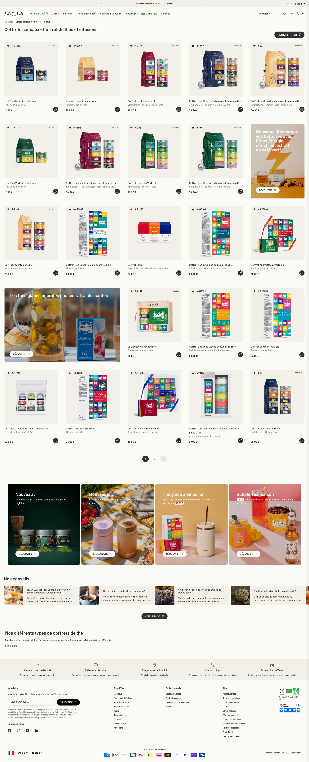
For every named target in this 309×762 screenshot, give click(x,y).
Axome (163, 749)
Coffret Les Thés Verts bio (142, 182)
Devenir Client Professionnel (177, 702)
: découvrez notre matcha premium (154, 3)
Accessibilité (295, 753)
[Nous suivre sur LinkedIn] (37, 730)
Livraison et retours (231, 702)
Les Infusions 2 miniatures (81, 101)
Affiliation (170, 706)
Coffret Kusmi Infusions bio (143, 428)
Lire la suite (11, 645)
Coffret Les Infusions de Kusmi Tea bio (211, 264)
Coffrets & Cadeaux (110, 13)
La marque (151, 13)
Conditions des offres (232, 719)
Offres (55, 13)
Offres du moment (230, 715)
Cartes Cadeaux (229, 711)
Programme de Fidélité (122, 698)
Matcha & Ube (38, 13)
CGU (287, 753)
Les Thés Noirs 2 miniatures (20, 101)
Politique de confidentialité (234, 723)
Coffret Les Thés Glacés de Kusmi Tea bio (212, 346)
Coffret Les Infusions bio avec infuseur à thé (276, 101)
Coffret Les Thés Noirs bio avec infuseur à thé (215, 101)
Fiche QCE (117, 719)
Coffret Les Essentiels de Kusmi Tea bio (88, 264)
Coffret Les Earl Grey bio (80, 428)
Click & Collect (229, 706)
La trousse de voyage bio (142, 346)
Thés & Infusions (86, 13)
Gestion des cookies (231, 736)
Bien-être (67, 13)
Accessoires (131, 13)
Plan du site (118, 728)
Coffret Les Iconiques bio (142, 101)
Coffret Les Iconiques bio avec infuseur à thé (91, 182)
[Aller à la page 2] (163, 459)
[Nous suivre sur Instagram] (19, 730)
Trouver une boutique (231, 698)
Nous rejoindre (119, 715)
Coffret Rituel (135, 264)
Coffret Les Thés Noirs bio (266, 428)
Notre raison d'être (121, 702)
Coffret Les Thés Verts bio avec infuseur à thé (215, 182)
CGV (282, 753)
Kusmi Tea (9, 22)
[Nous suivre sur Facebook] (10, 730)
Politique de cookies (231, 728)
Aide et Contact (229, 694)
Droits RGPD (228, 732)
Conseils (165, 13)
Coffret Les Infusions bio (19, 264)
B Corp (116, 711)
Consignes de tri (120, 723)
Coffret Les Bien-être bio (265, 346)
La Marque (117, 694)
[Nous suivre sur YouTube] (28, 730)
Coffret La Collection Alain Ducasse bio (26, 428)
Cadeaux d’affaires (173, 694)
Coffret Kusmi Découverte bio (268, 264)
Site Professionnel (173, 698)
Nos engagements (121, 706)
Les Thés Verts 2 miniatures (20, 182)
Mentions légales (273, 753)
